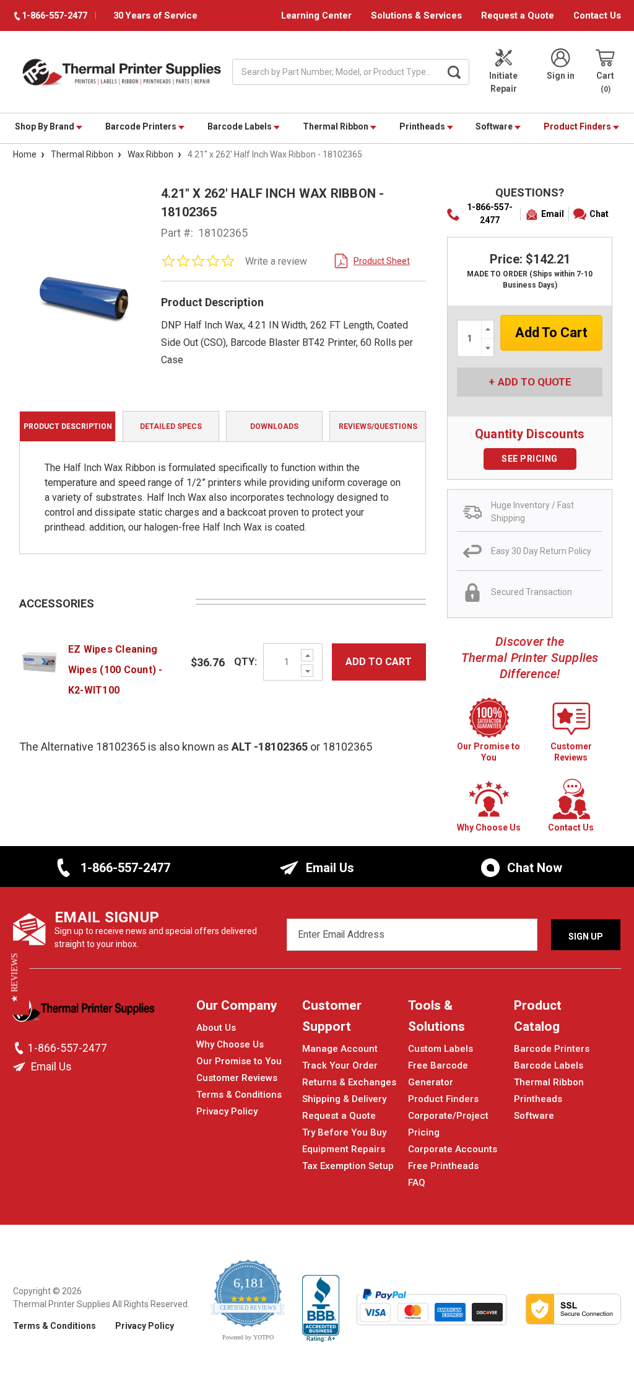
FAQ (416, 1182)
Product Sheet (382, 261)
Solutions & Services (416, 15)
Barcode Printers (141, 126)
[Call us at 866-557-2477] (20, 1048)
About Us (216, 1027)
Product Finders (578, 126)
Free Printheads (443, 1165)
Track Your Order (340, 1065)
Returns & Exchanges (349, 1082)
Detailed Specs (171, 426)
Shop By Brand (45, 126)
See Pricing (530, 459)
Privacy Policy (227, 1111)
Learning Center (316, 15)
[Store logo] (84, 1012)
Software (495, 126)
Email (552, 214)
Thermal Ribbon (336, 126)
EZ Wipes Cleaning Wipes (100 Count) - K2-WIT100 (115, 669)
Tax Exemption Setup (348, 1165)
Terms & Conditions (239, 1094)
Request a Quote (517, 15)
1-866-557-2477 (490, 213)
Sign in (561, 76)
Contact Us (597, 15)
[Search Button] (454, 72)
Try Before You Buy (344, 1132)
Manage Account (340, 1048)
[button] (14, 978)
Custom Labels (440, 1048)
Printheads (423, 126)
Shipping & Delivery (344, 1099)
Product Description (68, 426)
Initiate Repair (503, 82)
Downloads (274, 426)
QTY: (245, 662)
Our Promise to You (239, 1061)
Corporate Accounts (452, 1149)
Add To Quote (534, 382)
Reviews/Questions (378, 426)
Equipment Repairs (343, 1149)
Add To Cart (378, 662)
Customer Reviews (236, 1077)
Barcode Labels (240, 126)
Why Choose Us (230, 1044)
